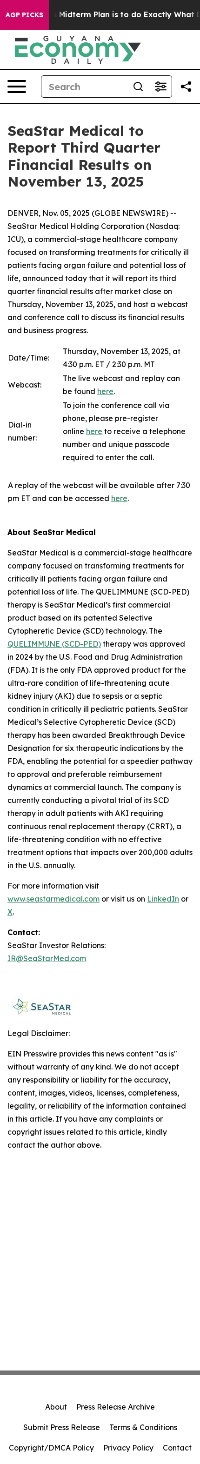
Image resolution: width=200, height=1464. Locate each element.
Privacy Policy (128, 1447)
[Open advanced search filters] (160, 86)
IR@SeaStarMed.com (46, 958)
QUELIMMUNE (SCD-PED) (54, 643)
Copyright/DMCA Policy (51, 1447)
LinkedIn (163, 898)
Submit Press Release (61, 1427)
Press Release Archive (115, 1406)
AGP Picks (24, 15)
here (105, 391)
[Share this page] (186, 86)
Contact (177, 1447)
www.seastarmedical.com (53, 898)
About (56, 1406)
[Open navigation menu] (16, 86)
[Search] (138, 86)
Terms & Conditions (143, 1427)
